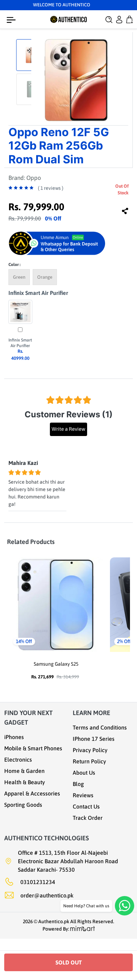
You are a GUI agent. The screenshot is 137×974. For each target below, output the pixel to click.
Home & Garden (24, 771)
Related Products (30, 541)
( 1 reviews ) (50, 188)
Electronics (18, 759)
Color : (14, 264)
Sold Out (69, 962)
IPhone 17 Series (94, 739)
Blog (78, 784)
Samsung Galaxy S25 (56, 664)
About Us (84, 772)
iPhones (14, 737)
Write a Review (68, 429)
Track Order (88, 818)
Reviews (83, 795)
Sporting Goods (23, 804)
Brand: (24, 177)
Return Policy (89, 761)
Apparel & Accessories (32, 793)
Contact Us (86, 806)
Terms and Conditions (100, 727)
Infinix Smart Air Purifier (38, 293)
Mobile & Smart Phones (33, 748)
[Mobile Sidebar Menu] (13, 20)
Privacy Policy (90, 750)
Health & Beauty (24, 782)
